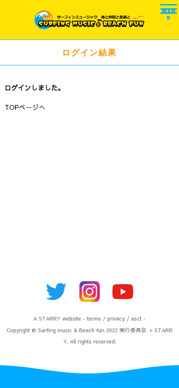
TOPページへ (25, 107)
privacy (116, 318)
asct (136, 318)
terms (94, 318)
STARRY (50, 318)
